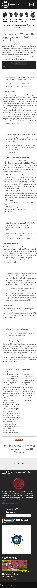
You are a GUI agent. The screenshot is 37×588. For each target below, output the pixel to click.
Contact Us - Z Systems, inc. (11, 579)
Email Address (11, 512)
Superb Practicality (20, 63)
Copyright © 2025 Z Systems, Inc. (9, 585)
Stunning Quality (8, 63)
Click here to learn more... (10, 503)
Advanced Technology (9, 67)
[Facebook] (14, 464)
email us (20, 446)
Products (21, 67)
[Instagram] (23, 464)
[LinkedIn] (18, 464)
